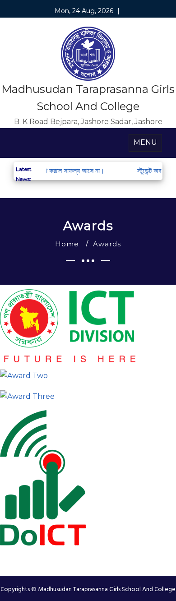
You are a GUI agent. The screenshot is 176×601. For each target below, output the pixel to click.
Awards (107, 244)
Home (67, 244)
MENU (145, 142)
